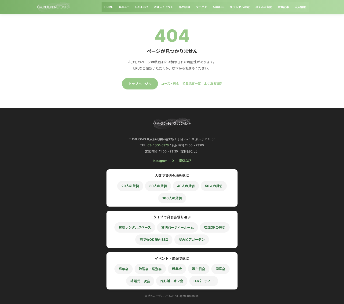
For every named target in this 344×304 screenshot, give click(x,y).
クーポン (201, 7)
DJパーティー (204, 281)
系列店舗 (184, 7)
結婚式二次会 (140, 281)
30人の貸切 (158, 186)
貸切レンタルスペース (135, 227)
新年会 (177, 269)
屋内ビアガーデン (192, 239)
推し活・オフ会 (171, 281)
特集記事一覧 (192, 83)
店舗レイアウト (163, 7)
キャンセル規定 (240, 7)
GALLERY (141, 7)
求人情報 (300, 7)
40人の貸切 (186, 186)
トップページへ (139, 84)
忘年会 (123, 269)
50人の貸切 (214, 186)
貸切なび (185, 161)
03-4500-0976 (158, 145)
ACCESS (218, 7)
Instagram (160, 161)
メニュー (124, 7)
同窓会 (220, 269)
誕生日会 (198, 269)
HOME (108, 7)
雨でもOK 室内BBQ (153, 239)
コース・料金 (170, 83)
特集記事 (283, 7)
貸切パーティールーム (177, 227)
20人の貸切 (130, 186)
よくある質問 (263, 7)
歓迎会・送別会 (150, 269)
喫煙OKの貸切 (214, 227)
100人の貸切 (172, 198)
